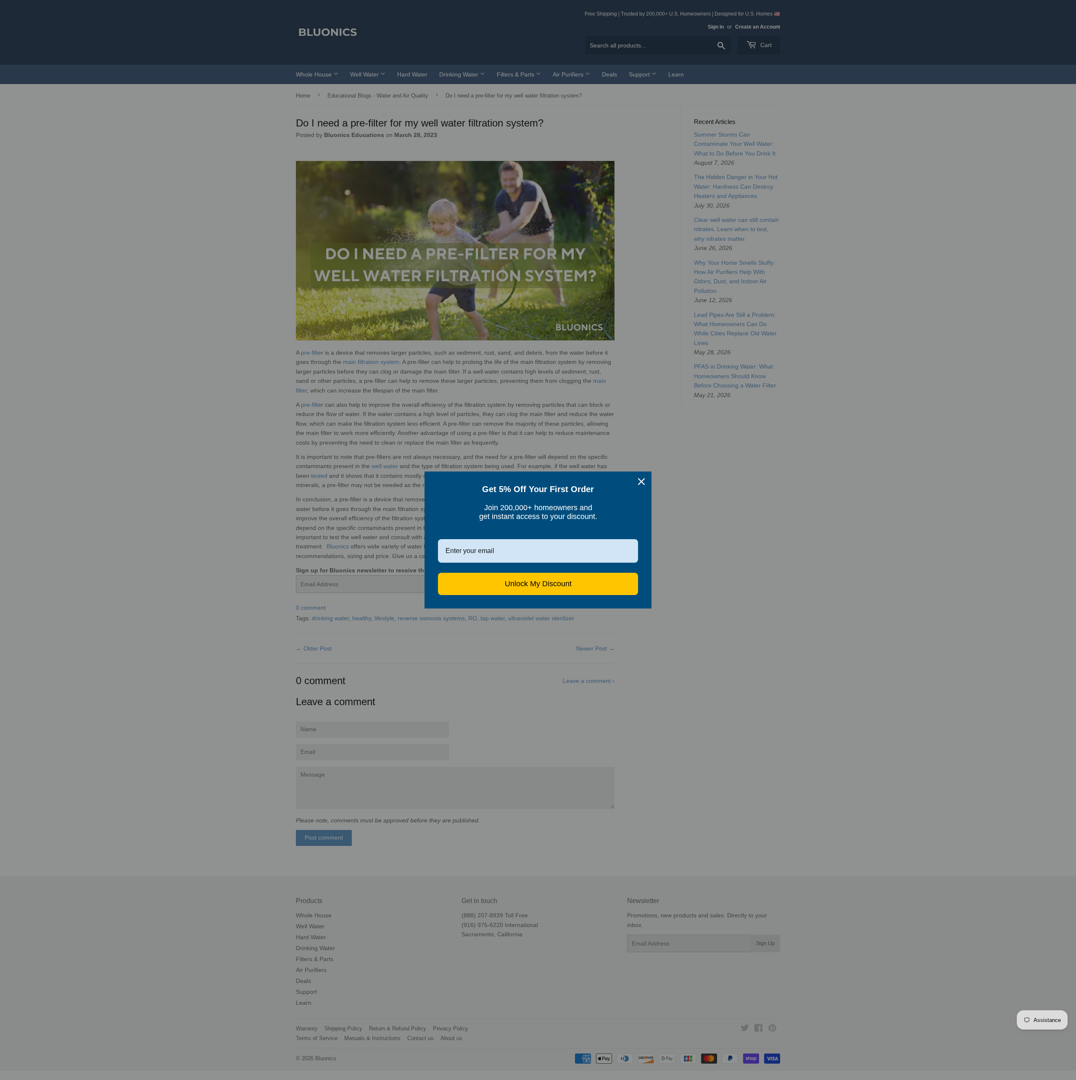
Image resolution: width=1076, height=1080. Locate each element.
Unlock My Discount (538, 584)
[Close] (641, 482)
